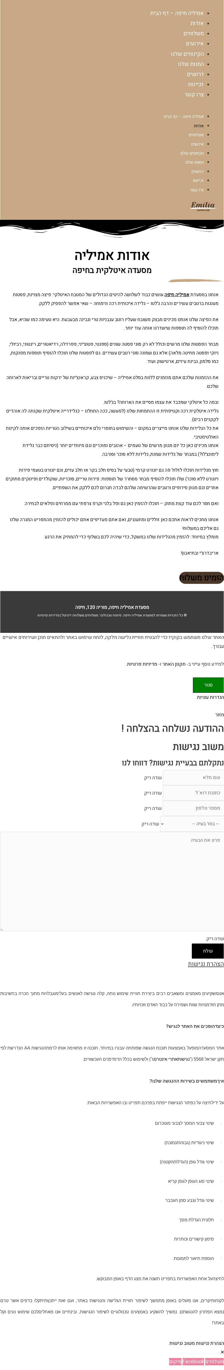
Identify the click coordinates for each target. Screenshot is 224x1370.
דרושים (197, 172)
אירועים (197, 144)
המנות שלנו (194, 162)
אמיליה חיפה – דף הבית (177, 13)
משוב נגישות (182, 1343)
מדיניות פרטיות (48, 615)
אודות (199, 126)
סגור (208, 685)
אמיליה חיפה (132, 615)
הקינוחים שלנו (192, 153)
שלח (208, 951)
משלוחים (196, 135)
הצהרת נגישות (210, 1343)
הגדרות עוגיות (210, 697)
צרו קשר (194, 95)
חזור (219, 715)
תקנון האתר (174, 664)
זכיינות (198, 181)
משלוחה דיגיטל (72, 615)
